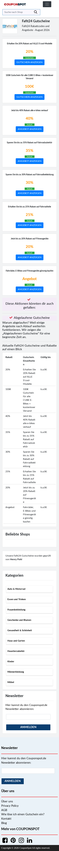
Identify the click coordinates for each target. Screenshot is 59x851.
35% (29, 151)
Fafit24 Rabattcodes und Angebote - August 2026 (36, 28)
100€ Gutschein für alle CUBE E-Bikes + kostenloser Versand (29, 77)
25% (29, 215)
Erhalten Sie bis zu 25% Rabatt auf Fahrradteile (29, 207)
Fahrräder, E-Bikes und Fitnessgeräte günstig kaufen (29, 271)
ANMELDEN (28, 727)
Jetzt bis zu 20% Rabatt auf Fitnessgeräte (29, 239)
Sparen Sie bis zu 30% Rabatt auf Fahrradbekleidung (30, 175)
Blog (4, 823)
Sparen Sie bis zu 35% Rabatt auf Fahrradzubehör (29, 143)
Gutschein (29, 58)
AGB (4, 810)
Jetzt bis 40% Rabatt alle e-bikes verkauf (29, 110)
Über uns (7, 801)
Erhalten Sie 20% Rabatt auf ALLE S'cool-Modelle (29, 44)
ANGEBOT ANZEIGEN (29, 129)
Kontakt (6, 818)
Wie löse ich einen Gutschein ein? (22, 814)
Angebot (29, 279)
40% (29, 118)
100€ (29, 86)
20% (29, 52)
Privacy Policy (10, 805)
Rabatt (29, 125)
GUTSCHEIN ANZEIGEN (29, 62)
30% (29, 183)
